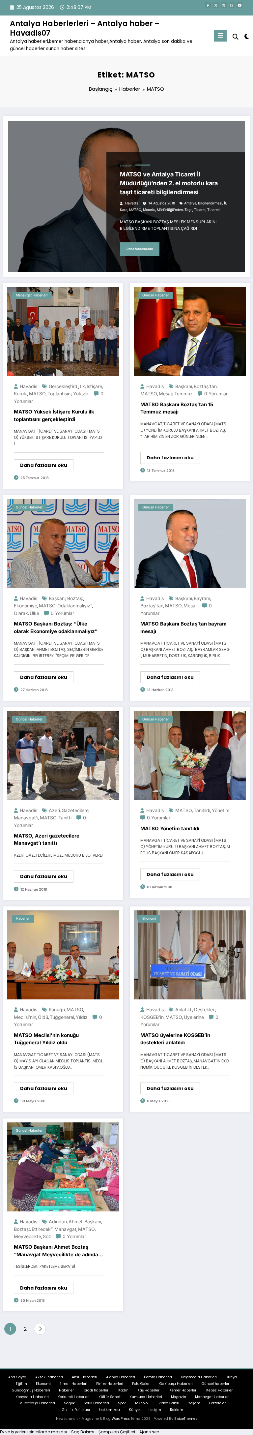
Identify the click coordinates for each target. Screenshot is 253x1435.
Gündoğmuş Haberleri (31, 1390)
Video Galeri (168, 1403)
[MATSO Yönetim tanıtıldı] (190, 755)
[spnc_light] (246, 36)
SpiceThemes (185, 1418)
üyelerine (194, 1017)
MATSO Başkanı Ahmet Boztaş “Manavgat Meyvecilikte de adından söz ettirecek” (57, 1251)
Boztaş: (75, 598)
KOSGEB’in (152, 1017)
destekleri (204, 1009)
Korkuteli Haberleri (74, 1396)
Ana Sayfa (17, 1377)
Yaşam (194, 1403)
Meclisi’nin (25, 1017)
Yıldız (82, 1017)
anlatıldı (183, 1009)
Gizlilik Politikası (76, 1409)
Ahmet (76, 1221)
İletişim (155, 1409)
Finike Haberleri (109, 1383)
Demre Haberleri (158, 1377)
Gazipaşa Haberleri (176, 1383)
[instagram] (232, 5)
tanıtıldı (202, 810)
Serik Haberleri (96, 1403)
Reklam (176, 1409)
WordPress (121, 1418)
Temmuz (183, 393)
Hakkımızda (109, 1409)
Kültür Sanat (109, 1396)
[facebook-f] (208, 5)
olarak (21, 613)
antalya (190, 203)
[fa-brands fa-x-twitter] (216, 5)
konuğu (57, 1009)
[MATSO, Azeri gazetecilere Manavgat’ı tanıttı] (63, 755)
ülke (34, 613)
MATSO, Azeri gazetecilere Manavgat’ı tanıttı (46, 839)
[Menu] (220, 36)
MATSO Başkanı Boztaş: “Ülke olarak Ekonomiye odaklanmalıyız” (56, 627)
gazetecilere (75, 810)
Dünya (231, 1377)
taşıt (188, 210)
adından (58, 1221)
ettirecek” (42, 1229)
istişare (94, 386)
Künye (134, 1409)
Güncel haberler (155, 295)
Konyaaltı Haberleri (32, 1396)
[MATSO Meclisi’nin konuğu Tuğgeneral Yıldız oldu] (63, 955)
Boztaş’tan (205, 386)
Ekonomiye (25, 605)
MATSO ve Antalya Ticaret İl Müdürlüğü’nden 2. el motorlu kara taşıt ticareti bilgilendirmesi (169, 183)
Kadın (123, 1390)
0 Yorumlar (216, 393)
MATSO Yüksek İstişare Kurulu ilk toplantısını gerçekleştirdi (54, 415)
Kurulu (20, 393)
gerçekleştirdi (63, 386)
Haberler (23, 918)
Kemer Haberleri (183, 1390)
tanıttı (64, 817)
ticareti (213, 210)
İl (225, 203)
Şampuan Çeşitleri (116, 1432)
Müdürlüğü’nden (170, 210)
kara (123, 210)
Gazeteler (217, 1403)
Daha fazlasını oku (139, 249)
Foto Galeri (141, 1383)
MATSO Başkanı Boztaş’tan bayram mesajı (183, 627)
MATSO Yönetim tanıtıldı (169, 828)
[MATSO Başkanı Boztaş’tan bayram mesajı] (190, 543)
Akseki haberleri (49, 1377)
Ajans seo (149, 1432)
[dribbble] (224, 5)
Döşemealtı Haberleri (199, 1377)
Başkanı (183, 386)
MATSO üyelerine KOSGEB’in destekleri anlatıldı (175, 1039)
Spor (122, 1403)
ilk (82, 386)
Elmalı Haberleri (73, 1383)
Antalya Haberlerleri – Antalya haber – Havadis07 (85, 28)
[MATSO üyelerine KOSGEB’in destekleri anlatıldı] (190, 955)
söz (47, 1236)
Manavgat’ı (26, 817)
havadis (132, 203)
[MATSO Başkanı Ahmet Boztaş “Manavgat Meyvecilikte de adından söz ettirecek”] (63, 1167)
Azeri (54, 810)
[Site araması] (235, 37)
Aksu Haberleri (84, 1377)
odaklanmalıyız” (74, 605)
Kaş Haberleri (148, 1390)
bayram (202, 598)
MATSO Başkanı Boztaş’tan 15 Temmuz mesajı (176, 408)
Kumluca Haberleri (145, 1396)
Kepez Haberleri (220, 1390)
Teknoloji (142, 1403)
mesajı (166, 393)
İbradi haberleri (96, 1390)
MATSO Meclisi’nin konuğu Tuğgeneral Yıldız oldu (46, 1039)
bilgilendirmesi (210, 203)
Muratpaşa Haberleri (37, 1403)
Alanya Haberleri (120, 1377)
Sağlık (69, 1403)
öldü (43, 1017)
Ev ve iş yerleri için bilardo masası (33, 1432)
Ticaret (200, 210)
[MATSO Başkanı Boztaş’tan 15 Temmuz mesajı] (190, 331)
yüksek (81, 393)
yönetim (220, 810)
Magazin (178, 1396)
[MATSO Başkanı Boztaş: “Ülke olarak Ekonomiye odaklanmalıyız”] (63, 543)
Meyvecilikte (27, 1236)
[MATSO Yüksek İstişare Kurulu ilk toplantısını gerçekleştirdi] (63, 331)
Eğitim (21, 1383)
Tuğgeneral (62, 1017)
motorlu (149, 210)
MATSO (135, 210)
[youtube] (239, 5)
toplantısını (59, 393)
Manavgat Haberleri (32, 295)
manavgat (65, 1229)
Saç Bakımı (82, 1432)
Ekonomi (126, 165)
